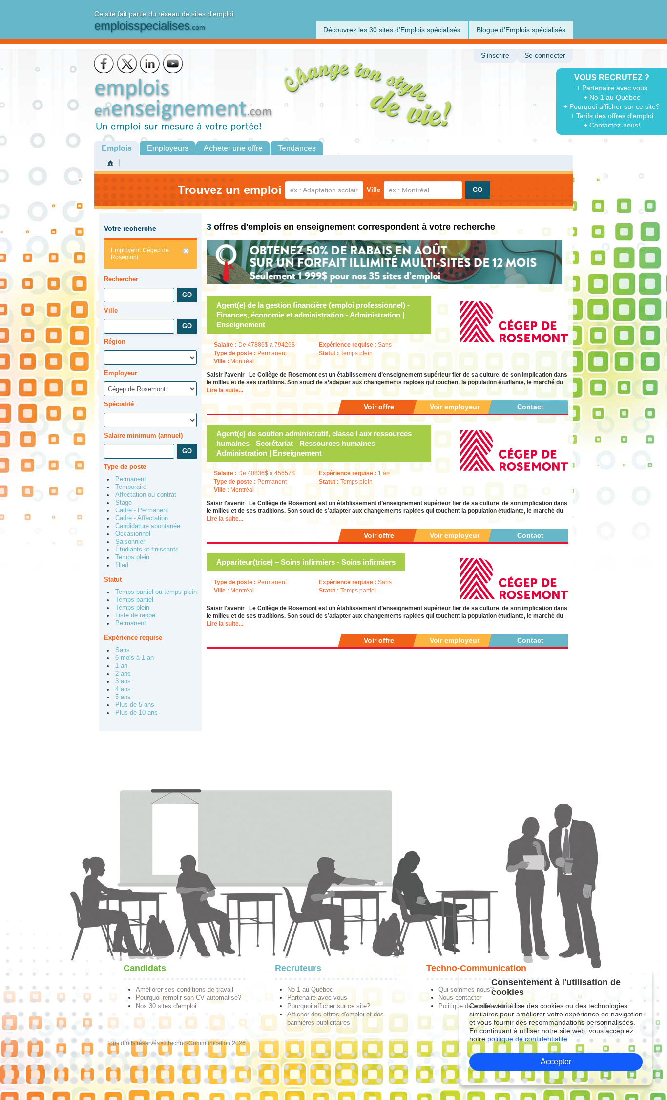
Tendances (297, 148)
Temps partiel (134, 599)
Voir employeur (454, 407)
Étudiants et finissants (147, 549)
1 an (121, 665)
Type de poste (125, 466)
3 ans (123, 681)
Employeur (120, 373)
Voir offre (379, 407)
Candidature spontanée (147, 526)
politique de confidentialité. (528, 1039)
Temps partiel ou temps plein (156, 592)
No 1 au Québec (310, 989)
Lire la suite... (225, 390)
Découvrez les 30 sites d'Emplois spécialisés (391, 30)
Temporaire (130, 487)
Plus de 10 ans (136, 712)
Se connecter (544, 55)
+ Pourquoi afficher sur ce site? (611, 106)
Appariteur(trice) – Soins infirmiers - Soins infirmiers (306, 562)
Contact (530, 407)
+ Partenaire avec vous (611, 88)
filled (121, 565)
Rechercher (121, 279)
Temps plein (132, 557)
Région (114, 341)
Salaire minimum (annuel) (143, 435)
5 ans (123, 697)
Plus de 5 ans (134, 704)
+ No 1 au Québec (612, 97)
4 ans (123, 689)
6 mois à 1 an (134, 658)
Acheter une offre (233, 148)
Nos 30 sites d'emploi (166, 1006)
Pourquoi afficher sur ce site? (328, 1006)
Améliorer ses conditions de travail (184, 989)
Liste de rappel (136, 615)
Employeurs (167, 148)
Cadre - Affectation (141, 518)
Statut (113, 579)
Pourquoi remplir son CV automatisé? (188, 997)
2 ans (123, 673)
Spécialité (119, 404)
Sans (122, 650)
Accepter (556, 1062)
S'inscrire (495, 55)
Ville (373, 189)
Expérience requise (133, 637)
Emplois (117, 148)
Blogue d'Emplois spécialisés (521, 30)
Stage (123, 502)
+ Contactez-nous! (612, 125)
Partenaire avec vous (317, 997)
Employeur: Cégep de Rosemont (140, 254)
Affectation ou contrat (145, 494)
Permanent (130, 479)
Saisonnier (130, 541)
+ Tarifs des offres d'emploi (611, 116)
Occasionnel (132, 533)
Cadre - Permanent (141, 510)
